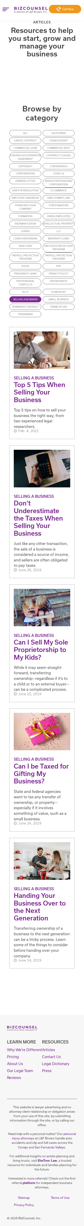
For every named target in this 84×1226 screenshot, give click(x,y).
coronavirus (58, 166)
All (25, 133)
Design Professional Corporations (59, 182)
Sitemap (24, 1198)
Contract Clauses (58, 155)
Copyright (25, 166)
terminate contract (25, 306)
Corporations (25, 173)
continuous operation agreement (25, 157)
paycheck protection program (58, 248)
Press (47, 1071)
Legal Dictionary (55, 1064)
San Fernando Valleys (50, 1147)
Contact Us (51, 1057)
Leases (25, 231)
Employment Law (58, 197)
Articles (48, 1050)
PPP (58, 266)
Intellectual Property (58, 223)
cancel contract (25, 140)
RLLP (25, 291)
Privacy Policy (58, 273)
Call (68, 9)
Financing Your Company (25, 207)
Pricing (13, 1057)
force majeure (58, 205)
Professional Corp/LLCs (25, 283)
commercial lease (25, 148)
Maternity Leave (58, 238)
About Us (15, 1064)
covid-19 (58, 173)
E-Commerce (58, 190)
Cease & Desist (58, 140)
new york (25, 246)
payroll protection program (25, 257)
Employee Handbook (25, 197)
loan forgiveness (25, 238)
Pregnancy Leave (25, 273)
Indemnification (25, 223)
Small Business (59, 299)
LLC (58, 231)
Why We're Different (24, 1050)
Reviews (14, 1078)
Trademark (25, 314)
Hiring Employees (58, 216)
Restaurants (58, 281)
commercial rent (58, 148)
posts (25, 266)
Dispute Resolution (25, 190)
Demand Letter (25, 180)
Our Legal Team (20, 1071)
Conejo (23, 1147)
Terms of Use (58, 306)
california (58, 133)
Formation (25, 216)
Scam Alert (58, 291)
